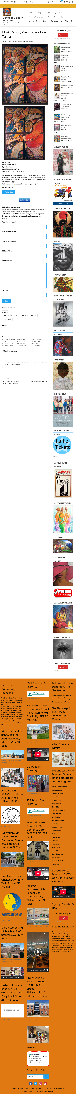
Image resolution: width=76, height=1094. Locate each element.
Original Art (38, 1088)
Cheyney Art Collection (57, 1088)
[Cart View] (60, 2)
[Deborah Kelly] (63, 411)
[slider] (11, 977)
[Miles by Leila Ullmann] (63, 345)
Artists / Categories (37, 21)
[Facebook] (64, 1)
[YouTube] (45, 1083)
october (29, 41)
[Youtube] (72, 1)
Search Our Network (18, 1088)
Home (31, 13)
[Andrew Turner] (63, 162)
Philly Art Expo (30, 1088)
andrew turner (10, 367)
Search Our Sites (36, 17)
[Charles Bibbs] (63, 284)
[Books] (63, 257)
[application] (12, 973)
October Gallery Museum (13, 19)
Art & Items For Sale (24, 363)
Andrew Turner (10, 363)
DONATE (64, 21)
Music (35, 363)
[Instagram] (69, 1)
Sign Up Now (63, 35)
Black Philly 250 (53, 13)
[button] (12, 973)
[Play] (4, 977)
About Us (52, 17)
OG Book (46, 1088)
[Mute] (19, 977)
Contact (54, 21)
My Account (53, 2)
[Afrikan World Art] (63, 224)
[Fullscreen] (22, 977)
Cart (63, 17)
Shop (39, 13)
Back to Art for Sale (8, 308)
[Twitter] (67, 1)
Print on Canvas (17, 364)
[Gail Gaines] (63, 376)
